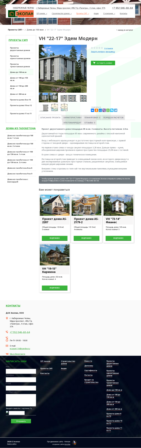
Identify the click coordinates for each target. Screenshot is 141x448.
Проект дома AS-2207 (54, 220)
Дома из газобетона (21, 128)
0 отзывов (108, 48)
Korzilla (67, 444)
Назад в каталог (125, 30)
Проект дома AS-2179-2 (86, 220)
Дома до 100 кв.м (35, 29)
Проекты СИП (15, 29)
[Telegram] (115, 110)
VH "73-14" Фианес (113, 220)
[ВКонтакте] (92, 110)
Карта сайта (11, 444)
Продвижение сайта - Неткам (58, 441)
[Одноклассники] (96, 110)
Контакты (13, 305)
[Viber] (104, 110)
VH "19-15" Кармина (49, 270)
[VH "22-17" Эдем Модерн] (63, 69)
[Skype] (111, 110)
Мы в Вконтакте (17, 354)
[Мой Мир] (100, 110)
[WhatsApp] (108, 110)
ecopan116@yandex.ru (20, 348)
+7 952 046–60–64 (122, 8)
